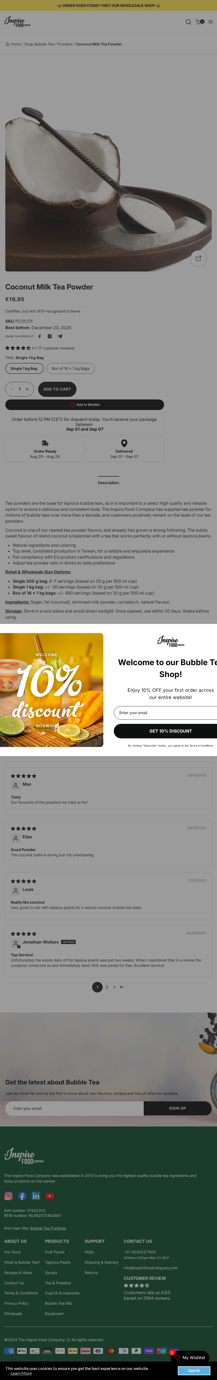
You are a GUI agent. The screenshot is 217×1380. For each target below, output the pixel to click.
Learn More (21, 1373)
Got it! (194, 1370)
